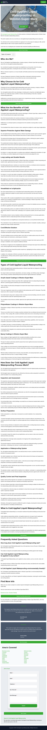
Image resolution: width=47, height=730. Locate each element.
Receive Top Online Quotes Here (23, 260)
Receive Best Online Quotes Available (23, 103)
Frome (25, 659)
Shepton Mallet (5, 662)
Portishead (4, 655)
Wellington (26, 658)
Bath (25, 656)
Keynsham (4, 661)
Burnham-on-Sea (4, 592)
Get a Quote (22, 26)
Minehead (26, 653)
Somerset (26, 655)
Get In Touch (23, 713)
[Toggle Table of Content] (12, 55)
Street (3, 659)
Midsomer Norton (27, 650)
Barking (15, 592)
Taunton (25, 652)
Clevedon (11, 592)
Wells (3, 658)
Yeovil (25, 661)
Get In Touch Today (23, 50)
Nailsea (4, 653)
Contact (43, 2)
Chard (25, 662)
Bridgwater (4, 656)
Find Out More (23, 535)
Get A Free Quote (23, 642)
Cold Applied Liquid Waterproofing (9, 34)
